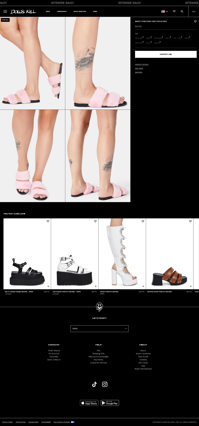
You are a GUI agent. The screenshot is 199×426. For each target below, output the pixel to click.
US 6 (148, 38)
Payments (98, 360)
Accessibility (46, 422)
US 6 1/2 (158, 38)
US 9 (148, 43)
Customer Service (98, 363)
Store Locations (143, 354)
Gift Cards (143, 363)
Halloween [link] (62, 11)
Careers (143, 360)
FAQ (98, 350)
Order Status (54, 350)
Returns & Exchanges (98, 357)
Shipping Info (98, 354)
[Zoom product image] (32, 63)
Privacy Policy (7, 422)
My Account (54, 354)
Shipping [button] (138, 72)
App (143, 366)
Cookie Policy (33, 422)
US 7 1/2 (177, 38)
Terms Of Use (21, 422)
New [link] (48, 11)
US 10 (156, 43)
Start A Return (53, 360)
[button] (62, 2)
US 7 (168, 38)
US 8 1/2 (138, 43)
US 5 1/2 (138, 38)
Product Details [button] (141, 64)
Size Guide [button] (139, 68)
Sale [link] (95, 11)
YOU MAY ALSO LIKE (14, 214)
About (143, 350)
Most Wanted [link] (80, 11)
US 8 (187, 38)
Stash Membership (143, 369)
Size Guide (143, 357)
